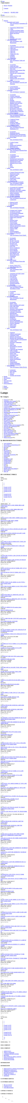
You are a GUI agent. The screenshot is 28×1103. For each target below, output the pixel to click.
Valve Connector (14, 113)
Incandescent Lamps (15, 178)
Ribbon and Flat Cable (15, 76)
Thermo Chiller (14, 228)
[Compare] (2, 540)
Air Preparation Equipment (16, 213)
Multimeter (12, 317)
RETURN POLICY (9, 1073)
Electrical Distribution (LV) (13, 126)
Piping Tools (13, 353)
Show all (6, 471)
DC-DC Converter (14, 240)
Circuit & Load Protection (13, 81)
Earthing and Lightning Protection (15, 114)
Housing (12, 100)
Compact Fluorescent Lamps (17, 172)
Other (11, 218)
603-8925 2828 (14, 12)
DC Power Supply (14, 242)
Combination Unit (14, 156)
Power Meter (13, 137)
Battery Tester (13, 303)
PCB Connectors (14, 104)
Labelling (12, 55)
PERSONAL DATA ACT (10, 1070)
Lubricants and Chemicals (16, 349)
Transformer (13, 256)
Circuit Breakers (14, 86)
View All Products (14, 23)
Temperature (13, 326)
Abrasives (12, 332)
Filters (11, 144)
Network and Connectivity (13, 196)
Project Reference (8, 383)
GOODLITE (7, 467)
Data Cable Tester (14, 306)
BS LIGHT (6, 450)
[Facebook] (5, 1097)
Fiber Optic (13, 69)
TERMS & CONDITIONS (10, 1071)
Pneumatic (9, 206)
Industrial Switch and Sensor (17, 32)
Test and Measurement (12, 296)
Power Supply (10, 233)
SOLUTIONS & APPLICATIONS (12, 1056)
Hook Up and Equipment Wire (17, 70)
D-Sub (11, 99)
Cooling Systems (14, 142)
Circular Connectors (15, 96)
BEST (5, 447)
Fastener (12, 343)
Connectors (9, 90)
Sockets (12, 167)
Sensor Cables (13, 77)
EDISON (6, 456)
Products (6, 20)
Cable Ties (12, 51)
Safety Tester (13, 324)
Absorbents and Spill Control (17, 273)
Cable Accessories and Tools (17, 47)
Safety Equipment (11, 268)
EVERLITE (7, 463)
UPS (11, 259)
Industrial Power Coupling (16, 160)
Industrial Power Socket (16, 163)
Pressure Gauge (14, 220)
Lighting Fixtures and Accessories (15, 181)
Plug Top (12, 372)
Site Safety (12, 284)
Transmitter (12, 327)
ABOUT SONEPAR (9, 1052)
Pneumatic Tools (14, 355)
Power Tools (13, 356)
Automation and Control (13, 22)
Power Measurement (15, 320)
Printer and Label (14, 357)
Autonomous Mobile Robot (16, 27)
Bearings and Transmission (16, 338)
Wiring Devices (10, 365)
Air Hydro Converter (15, 211)
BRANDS (6, 1055)
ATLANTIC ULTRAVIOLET (11, 445)
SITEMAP (6, 1075)
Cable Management (11, 40)
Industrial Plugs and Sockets (14, 149)
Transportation (13, 362)
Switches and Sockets (15, 375)
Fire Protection (13, 275)
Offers (5, 379)
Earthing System (14, 122)
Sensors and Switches (15, 224)
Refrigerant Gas (14, 146)
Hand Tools (13, 345)
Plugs (11, 165)
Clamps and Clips (14, 54)
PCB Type (12, 246)
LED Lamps (13, 179)
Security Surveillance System (14, 285)
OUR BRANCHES (9, 1087)
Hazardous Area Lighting (16, 191)
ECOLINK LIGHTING (10, 454)
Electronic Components (15, 342)
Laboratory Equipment (15, 312)
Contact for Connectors (15, 97)
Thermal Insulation (14, 148)
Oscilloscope (13, 319)
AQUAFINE (7, 443)
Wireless (12, 205)
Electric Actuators (14, 214)
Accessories (13, 45)
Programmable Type (15, 252)
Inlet (11, 164)
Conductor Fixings (14, 119)
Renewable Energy (14, 254)
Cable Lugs (13, 48)
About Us (6, 382)
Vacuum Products (14, 231)
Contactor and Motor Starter (17, 30)
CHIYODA (7, 452)
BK (5, 449)
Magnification (13, 313)
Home (5, 386)
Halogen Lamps (14, 175)
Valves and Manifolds (15, 232)
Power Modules (14, 250)
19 (4, 499)
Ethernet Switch (14, 202)
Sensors (12, 374)
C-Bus (11, 29)
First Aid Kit (13, 276)
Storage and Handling (15, 359)
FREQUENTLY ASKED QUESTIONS (14, 1068)
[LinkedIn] (8, 1099)
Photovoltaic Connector (16, 106)
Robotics (12, 37)
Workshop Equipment (15, 364)
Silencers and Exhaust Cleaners (17, 225)
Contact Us (6, 12)
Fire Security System (15, 294)
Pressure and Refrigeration (16, 321)
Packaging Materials (15, 352)
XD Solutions (7, 378)
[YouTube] (11, 1100)
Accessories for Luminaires (16, 187)
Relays (11, 36)
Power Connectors (14, 107)
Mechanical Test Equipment (17, 316)
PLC (11, 34)
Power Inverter (13, 249)
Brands (5, 376)
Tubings (12, 230)
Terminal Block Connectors (16, 111)
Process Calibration (14, 323)
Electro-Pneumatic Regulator (17, 216)
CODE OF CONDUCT (10, 1074)
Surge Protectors (14, 89)
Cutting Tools (13, 341)
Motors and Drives (14, 33)
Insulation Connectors (15, 101)
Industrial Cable (14, 71)
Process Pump (13, 221)
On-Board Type (14, 245)
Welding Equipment (15, 363)
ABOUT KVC (7, 1051)
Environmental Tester (15, 310)
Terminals (12, 56)
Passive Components (15, 88)
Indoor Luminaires (14, 193)
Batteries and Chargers (15, 336)
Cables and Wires (11, 59)
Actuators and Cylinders (16, 210)
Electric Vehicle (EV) (15, 265)
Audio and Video (14, 66)
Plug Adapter (13, 371)
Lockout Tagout (14, 280)
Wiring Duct (13, 58)
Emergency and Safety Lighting (18, 190)
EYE (5, 464)
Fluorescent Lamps (14, 173)
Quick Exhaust (13, 223)
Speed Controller (14, 227)
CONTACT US (8, 1086)
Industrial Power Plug (15, 161)
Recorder (12, 295)
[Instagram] (14, 1101)
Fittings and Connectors (16, 217)
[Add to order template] (1, 540)
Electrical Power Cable (15, 67)
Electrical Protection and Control (18, 136)
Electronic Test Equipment (16, 309)
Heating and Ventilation (16, 145)
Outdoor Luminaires (15, 194)
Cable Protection (14, 49)
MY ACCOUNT (8, 1085)
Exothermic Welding (15, 123)
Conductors (13, 121)
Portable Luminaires (15, 195)
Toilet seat (12, 360)
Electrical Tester (14, 307)
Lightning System (14, 125)
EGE (5, 457)
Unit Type (12, 257)
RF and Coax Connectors (16, 110)
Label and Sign (13, 279)
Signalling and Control (15, 39)
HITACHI (6, 470)
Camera (12, 292)
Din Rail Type (13, 243)
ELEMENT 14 (7, 459)
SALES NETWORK (9, 1059)
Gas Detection (13, 277)
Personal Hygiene (14, 282)
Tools (8, 328)
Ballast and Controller (15, 188)
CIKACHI (6, 453)
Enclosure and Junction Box (17, 159)
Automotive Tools (14, 335)
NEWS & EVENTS (9, 1058)
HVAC (8, 138)
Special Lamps (13, 180)
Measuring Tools (14, 314)
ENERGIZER (7, 460)
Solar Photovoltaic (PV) (16, 267)
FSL (5, 466)
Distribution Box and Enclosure (18, 134)
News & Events (8, 380)
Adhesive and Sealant (15, 334)
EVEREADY (7, 461)
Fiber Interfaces (14, 203)
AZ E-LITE (7, 446)
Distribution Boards (15, 133)
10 (8, 497)
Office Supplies (14, 350)
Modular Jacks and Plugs (16, 103)
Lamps (8, 168)
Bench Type (13, 239)
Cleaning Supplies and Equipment (18, 339)
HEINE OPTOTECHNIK (10, 468)
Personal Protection (14, 283)
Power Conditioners (15, 247)
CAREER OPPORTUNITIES (11, 1054)
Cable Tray (12, 52)
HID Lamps (13, 176)
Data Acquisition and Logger (17, 305)
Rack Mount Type (14, 253)
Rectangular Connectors (16, 108)
